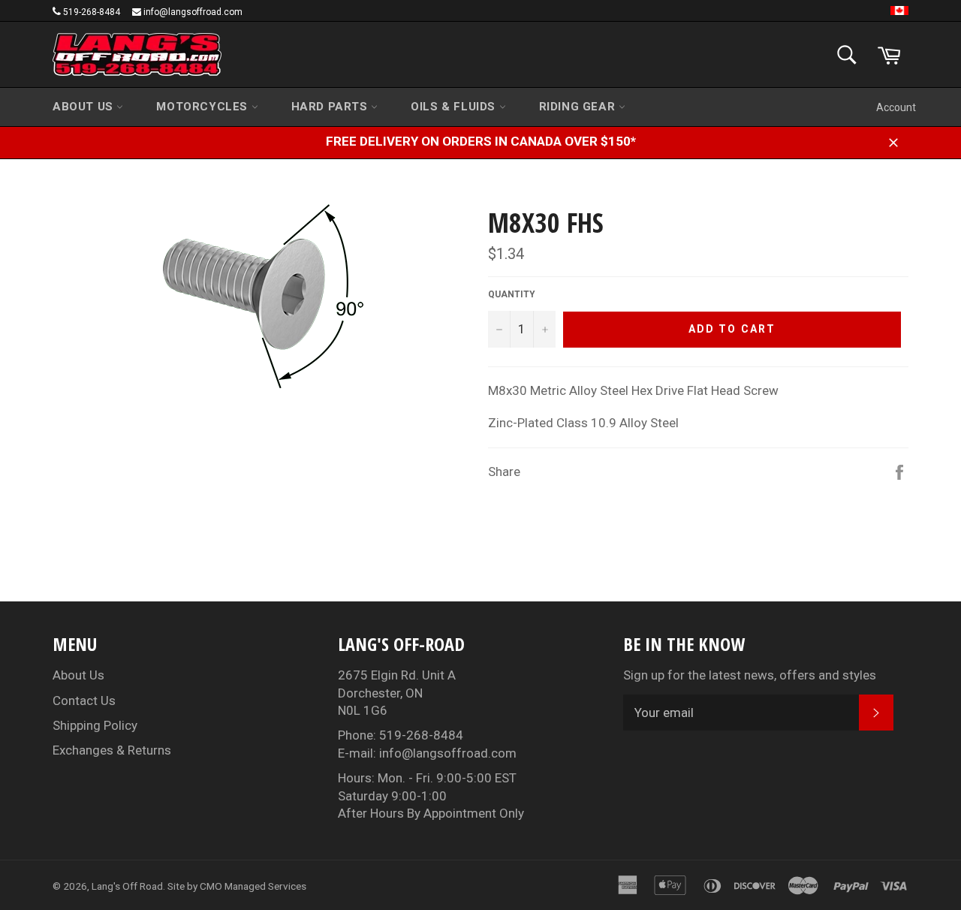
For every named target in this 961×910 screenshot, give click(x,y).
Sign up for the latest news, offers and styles (749, 674)
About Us (84, 106)
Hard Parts (331, 106)
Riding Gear (579, 106)
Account (896, 107)
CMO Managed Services (253, 886)
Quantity (511, 294)
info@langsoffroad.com (193, 12)
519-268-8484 (91, 12)
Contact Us (84, 700)
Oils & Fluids (455, 106)
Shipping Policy (95, 725)
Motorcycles (203, 106)
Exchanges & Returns (112, 750)
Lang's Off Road (127, 886)
